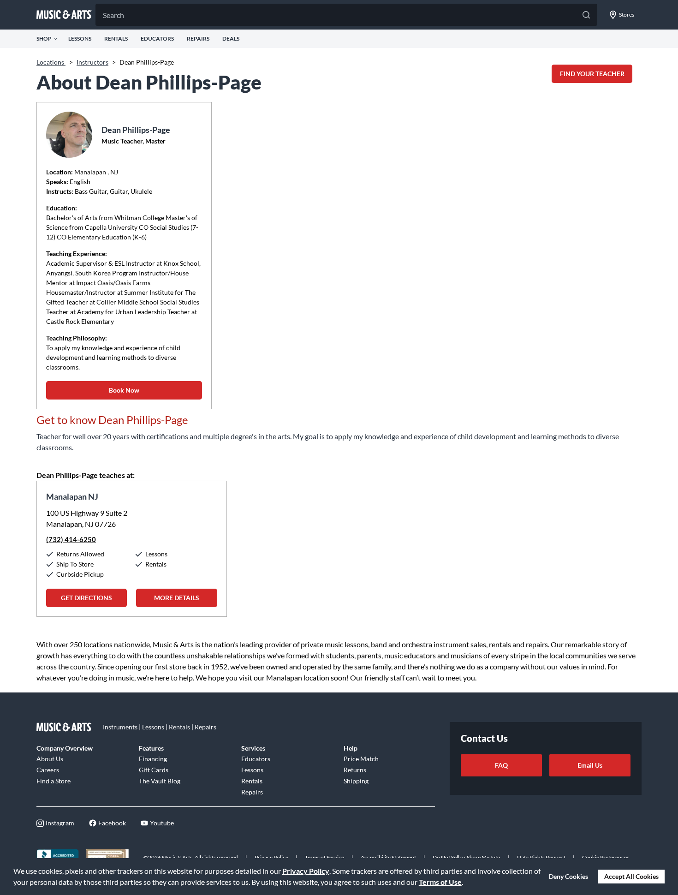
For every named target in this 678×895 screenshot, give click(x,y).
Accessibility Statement (388, 857)
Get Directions (86, 598)
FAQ (501, 765)
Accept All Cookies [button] (631, 876)
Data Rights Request (541, 857)
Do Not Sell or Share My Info (466, 857)
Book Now (124, 390)
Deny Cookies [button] (568, 876)
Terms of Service (324, 857)
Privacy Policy (305, 870)
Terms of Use (440, 881)
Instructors (92, 62)
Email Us (589, 765)
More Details (176, 598)
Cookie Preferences (605, 857)
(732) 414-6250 (71, 539)
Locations (50, 62)
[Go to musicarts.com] (64, 14)
